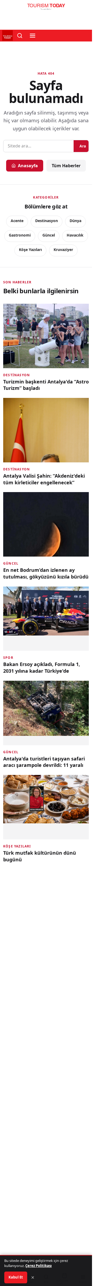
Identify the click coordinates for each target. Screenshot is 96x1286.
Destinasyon (46, 220)
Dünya (75, 220)
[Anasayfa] (46, 8)
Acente (17, 220)
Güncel (48, 235)
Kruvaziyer (63, 249)
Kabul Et (16, 1277)
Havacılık (75, 235)
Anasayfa (28, 166)
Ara (82, 146)
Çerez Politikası (38, 1265)
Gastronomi (20, 235)
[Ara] (20, 35)
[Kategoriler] (32, 35)
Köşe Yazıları (30, 249)
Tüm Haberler (66, 166)
